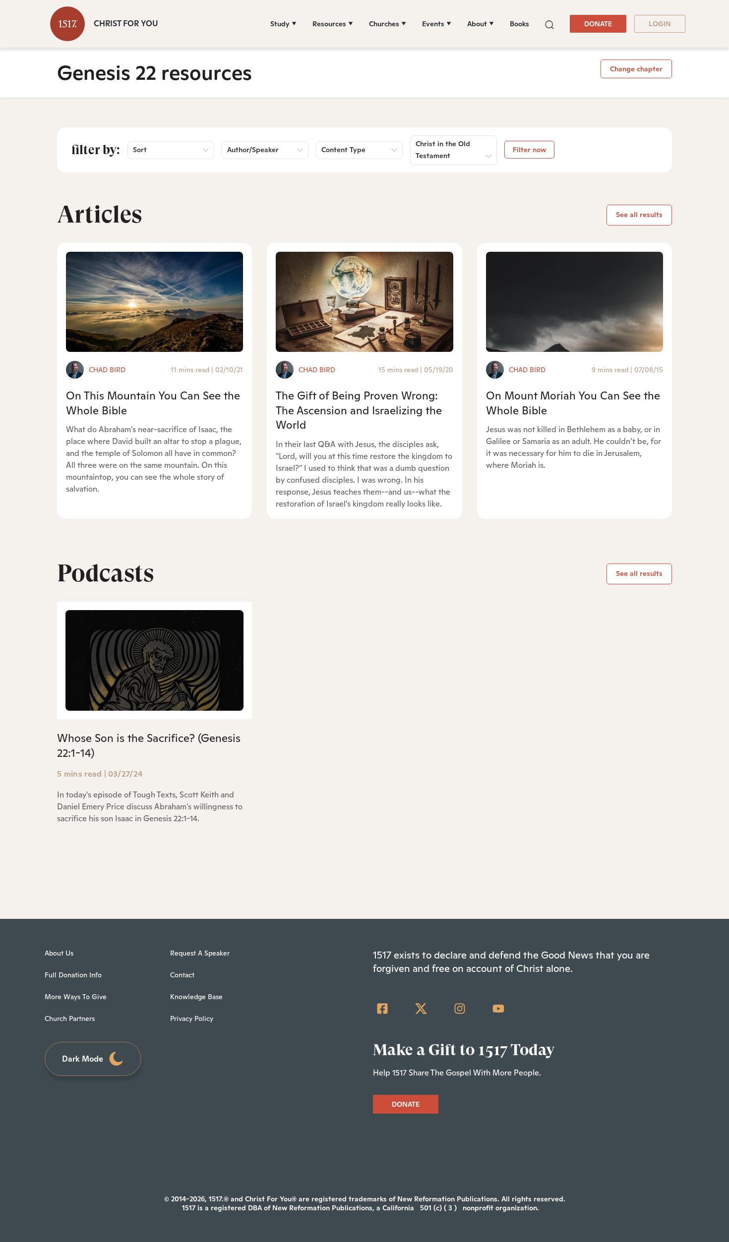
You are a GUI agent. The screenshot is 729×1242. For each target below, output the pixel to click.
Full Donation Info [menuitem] (73, 974)
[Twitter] (421, 1008)
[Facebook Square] (382, 1008)
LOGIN (660, 23)
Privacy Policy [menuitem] (191, 1018)
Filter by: (95, 149)
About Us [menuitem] (59, 953)
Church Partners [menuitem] (70, 1018)
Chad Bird (107, 369)
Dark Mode (82, 1059)
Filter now (529, 149)
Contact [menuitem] (182, 974)
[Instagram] (459, 1008)
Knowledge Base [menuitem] (196, 996)
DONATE (598, 23)
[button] (549, 23)
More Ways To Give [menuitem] (76, 996)
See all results (639, 214)
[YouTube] (498, 1008)
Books (519, 23)
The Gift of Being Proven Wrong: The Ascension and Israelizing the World (359, 410)
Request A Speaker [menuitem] (200, 953)
